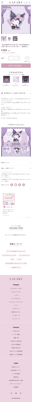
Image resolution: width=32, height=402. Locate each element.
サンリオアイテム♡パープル (9, 255)
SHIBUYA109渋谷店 (16, 341)
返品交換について (16, 370)
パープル (19, 259)
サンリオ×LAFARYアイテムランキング (16, 251)
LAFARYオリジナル (16, 267)
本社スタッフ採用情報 (16, 351)
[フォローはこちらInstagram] (16, 393)
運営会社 (16, 377)
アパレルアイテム (16, 292)
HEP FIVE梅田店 (16, 344)
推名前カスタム (16, 312)
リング (16, 305)
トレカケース (16, 315)
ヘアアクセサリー (16, 298)
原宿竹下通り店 (16, 348)
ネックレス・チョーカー (16, 302)
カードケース (16, 319)
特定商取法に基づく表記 (16, 380)
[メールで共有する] (23, 184)
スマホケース (16, 308)
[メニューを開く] (2, 2)
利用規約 (16, 387)
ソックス (16, 295)
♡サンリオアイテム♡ (24, 255)
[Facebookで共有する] (19, 184)
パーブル (8, 172)
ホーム (2, 172)
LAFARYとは (16, 331)
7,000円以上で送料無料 (8, 52)
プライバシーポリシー (16, 384)
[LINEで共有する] (15, 184)
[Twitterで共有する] (11, 184)
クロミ (7, 177)
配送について (16, 367)
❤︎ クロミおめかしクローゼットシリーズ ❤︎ (16, 263)
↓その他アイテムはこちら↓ (16, 124)
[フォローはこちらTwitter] (11, 393)
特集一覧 (16, 338)
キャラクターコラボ (16, 288)
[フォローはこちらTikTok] (21, 393)
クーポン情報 (16, 334)
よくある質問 (16, 374)
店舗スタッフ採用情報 (16, 354)
